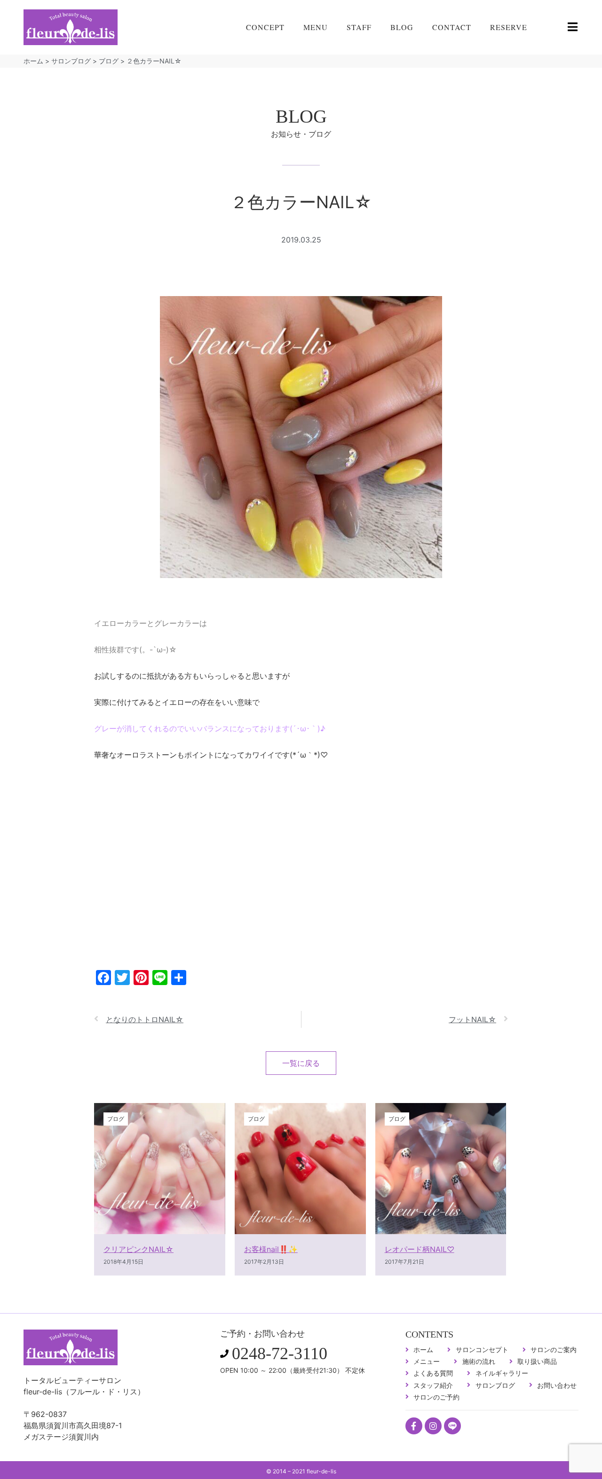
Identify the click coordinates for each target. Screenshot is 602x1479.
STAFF (359, 27)
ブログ (109, 61)
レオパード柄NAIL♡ (419, 1249)
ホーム (33, 61)
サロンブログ (71, 61)
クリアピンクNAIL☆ (138, 1249)
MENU (315, 27)
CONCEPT (265, 27)
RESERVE (508, 27)
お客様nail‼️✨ (271, 1249)
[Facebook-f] (413, 1425)
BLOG (401, 27)
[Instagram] (433, 1425)
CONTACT (451, 27)
